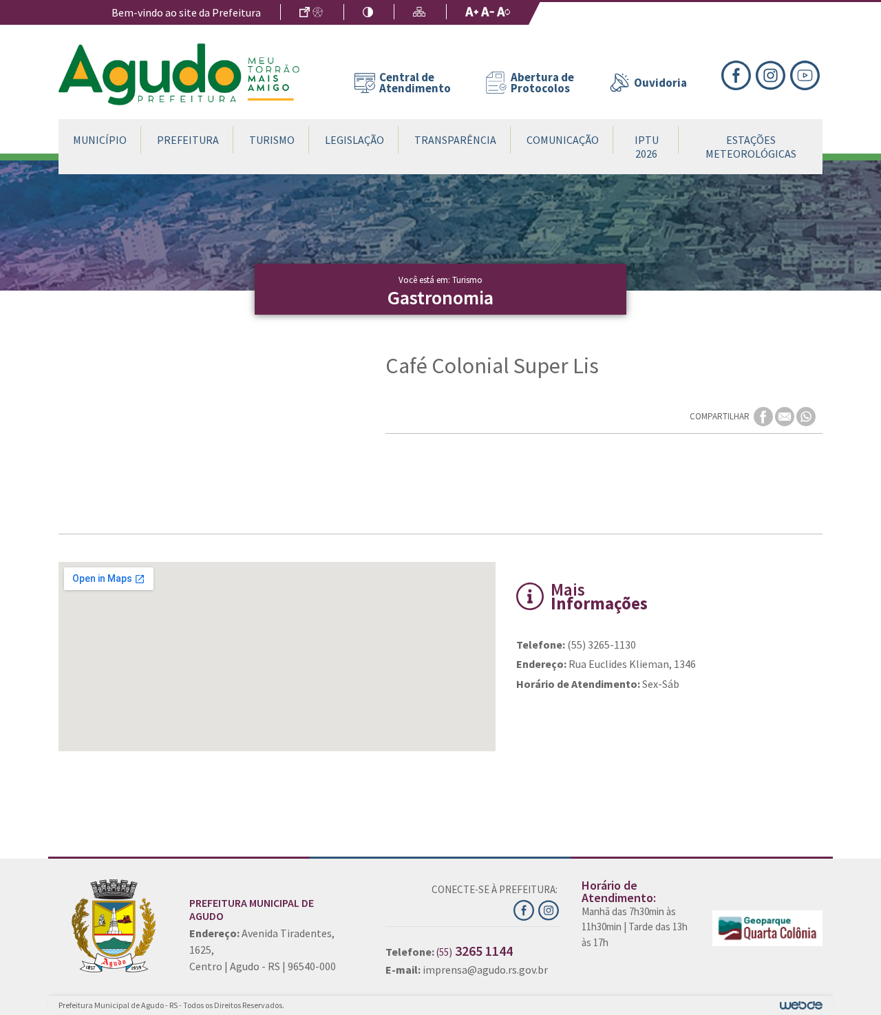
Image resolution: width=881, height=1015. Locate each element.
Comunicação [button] (563, 140)
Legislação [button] (354, 140)
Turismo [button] (272, 140)
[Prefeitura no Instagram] (773, 74)
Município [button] (100, 140)
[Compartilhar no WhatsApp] (806, 415)
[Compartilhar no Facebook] (764, 415)
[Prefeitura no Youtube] (806, 74)
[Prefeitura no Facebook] (738, 74)
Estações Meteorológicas (750, 146)
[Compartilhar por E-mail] (785, 415)
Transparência (455, 140)
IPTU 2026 (647, 146)
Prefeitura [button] (188, 140)
